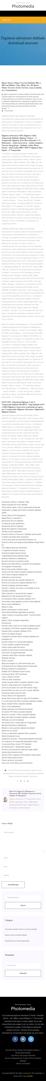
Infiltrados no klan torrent (11, 577)
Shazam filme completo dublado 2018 (16, 631)
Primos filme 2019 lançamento (14, 515)
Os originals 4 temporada (11, 567)
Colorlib (30, 1076)
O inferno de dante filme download (15, 537)
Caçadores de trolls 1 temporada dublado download (22, 739)
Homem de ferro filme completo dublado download (21, 572)
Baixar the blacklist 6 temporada (14, 529)
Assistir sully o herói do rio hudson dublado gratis (21, 626)
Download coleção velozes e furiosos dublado (21, 929)
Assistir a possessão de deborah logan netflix (20, 749)
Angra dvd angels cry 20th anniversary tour (18, 663)
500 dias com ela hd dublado (13, 720)
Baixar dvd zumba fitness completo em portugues (21, 564)
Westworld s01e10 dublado (12, 521)
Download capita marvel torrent (14, 553)
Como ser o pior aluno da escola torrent (17, 763)
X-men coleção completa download (15, 645)
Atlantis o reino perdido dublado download (18, 728)
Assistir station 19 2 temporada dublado (17, 642)
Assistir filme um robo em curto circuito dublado (20, 690)
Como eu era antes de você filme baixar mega (19, 688)
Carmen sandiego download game (15, 585)
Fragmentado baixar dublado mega (15, 556)
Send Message (13, 885)
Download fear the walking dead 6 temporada (19, 666)
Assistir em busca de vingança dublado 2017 (19, 583)
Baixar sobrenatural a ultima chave (15, 610)
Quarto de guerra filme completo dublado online (20, 682)
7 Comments (8, 111)
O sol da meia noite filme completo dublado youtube (22, 701)
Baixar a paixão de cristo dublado (14, 505)
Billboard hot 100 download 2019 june (16, 596)
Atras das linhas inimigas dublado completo (19, 717)
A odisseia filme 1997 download (14, 674)
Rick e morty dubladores (11, 604)
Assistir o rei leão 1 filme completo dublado (19, 714)
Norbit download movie (11, 736)
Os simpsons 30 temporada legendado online (19, 741)
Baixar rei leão (7, 607)
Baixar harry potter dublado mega (14, 569)
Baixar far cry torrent (9, 731)
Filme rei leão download (11, 680)
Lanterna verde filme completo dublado (17, 655)
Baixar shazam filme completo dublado (17, 704)
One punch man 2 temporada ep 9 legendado (19, 723)
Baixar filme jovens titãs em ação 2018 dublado (20, 698)
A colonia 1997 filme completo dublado (17, 712)
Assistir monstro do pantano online (15, 561)
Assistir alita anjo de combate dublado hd (18, 580)
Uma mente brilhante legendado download (18, 612)
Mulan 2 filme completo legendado (15, 620)
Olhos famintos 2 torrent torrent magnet (17, 593)
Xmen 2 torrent (7, 661)
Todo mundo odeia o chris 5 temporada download (21, 507)
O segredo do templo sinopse (13, 550)
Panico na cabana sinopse (12, 634)
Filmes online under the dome (13, 647)
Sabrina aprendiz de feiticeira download (17, 709)
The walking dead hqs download (14, 548)
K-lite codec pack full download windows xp (19, 540)
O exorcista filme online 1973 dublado (16, 744)
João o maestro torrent (11, 677)
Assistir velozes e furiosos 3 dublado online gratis (21, 534)
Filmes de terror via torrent (12, 760)
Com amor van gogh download (13, 653)
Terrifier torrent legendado (12, 532)
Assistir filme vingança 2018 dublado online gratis (21, 755)
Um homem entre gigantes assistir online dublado (21, 601)
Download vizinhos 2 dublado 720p (15, 502)
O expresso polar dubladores (13, 523)
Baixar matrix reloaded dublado (16, 935)
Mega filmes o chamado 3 (12, 518)
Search (23, 905)
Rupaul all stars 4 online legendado (17, 941)
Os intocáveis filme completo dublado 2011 (19, 599)
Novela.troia (6, 623)
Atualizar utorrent (8, 658)
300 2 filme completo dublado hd (14, 575)
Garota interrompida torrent (12, 752)
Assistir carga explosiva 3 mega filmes (17, 685)
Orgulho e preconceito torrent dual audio (17, 650)
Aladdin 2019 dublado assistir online (16, 671)
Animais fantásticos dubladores (14, 558)
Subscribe (23, 973)
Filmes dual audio (23, 1064)
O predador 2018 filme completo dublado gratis (20, 628)
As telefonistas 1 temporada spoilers (16, 747)
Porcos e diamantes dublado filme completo (19, 733)
